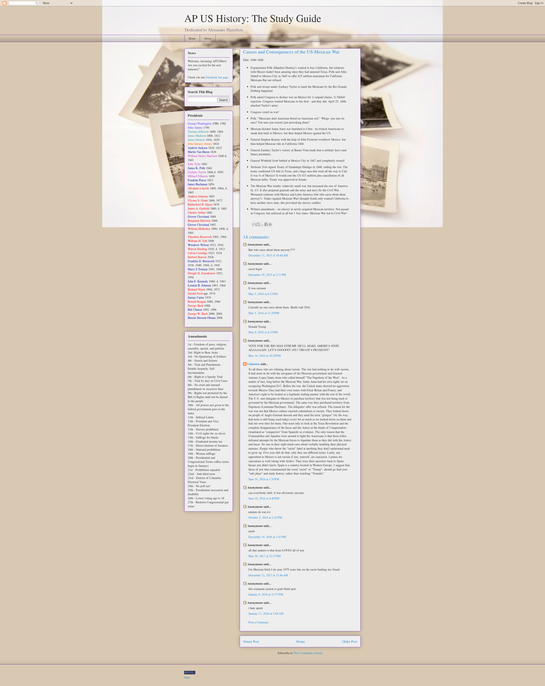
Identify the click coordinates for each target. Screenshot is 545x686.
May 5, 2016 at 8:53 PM (263, 294)
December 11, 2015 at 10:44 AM (268, 255)
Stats (187, 677)
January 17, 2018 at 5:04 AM (265, 613)
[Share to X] (262, 224)
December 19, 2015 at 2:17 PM (267, 275)
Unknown (253, 364)
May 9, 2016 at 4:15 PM (263, 332)
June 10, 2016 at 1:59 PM (263, 479)
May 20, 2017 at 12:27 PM (264, 556)
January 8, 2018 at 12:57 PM (265, 594)
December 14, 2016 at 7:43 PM (267, 537)
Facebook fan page (217, 77)
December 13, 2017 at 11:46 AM (268, 575)
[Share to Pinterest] (270, 224)
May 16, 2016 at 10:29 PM (264, 356)
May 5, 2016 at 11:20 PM (263, 313)
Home (192, 38)
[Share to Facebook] (266, 224)
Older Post (349, 641)
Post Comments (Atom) (308, 653)
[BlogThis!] (258, 224)
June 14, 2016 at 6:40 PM (263, 498)
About (207, 38)
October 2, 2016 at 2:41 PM (265, 517)
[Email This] (254, 224)
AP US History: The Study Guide (252, 18)
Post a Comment (258, 622)
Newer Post (251, 641)
